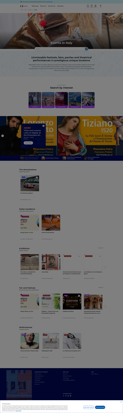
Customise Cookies (88, 407)
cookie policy (18, 410)
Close (121, 401)
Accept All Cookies (100, 407)
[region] (61, 406)
